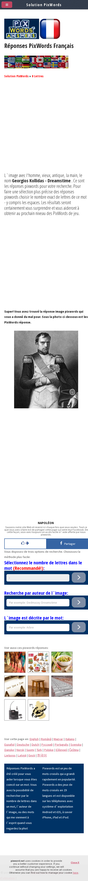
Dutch (35, 744)
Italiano (70, 739)
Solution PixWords (16, 76)
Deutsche (23, 744)
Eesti (31, 755)
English (34, 739)
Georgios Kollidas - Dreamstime (41, 180)
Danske (9, 750)
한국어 (42, 755)
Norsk (20, 750)
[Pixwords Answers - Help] (21, 38)
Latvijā (22, 755)
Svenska (75, 744)
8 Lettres (37, 76)
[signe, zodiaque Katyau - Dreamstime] (38, 719)
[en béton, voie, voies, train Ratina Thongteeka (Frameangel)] (62, 696)
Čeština (74, 750)
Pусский (47, 744)
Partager (69, 544)
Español (9, 744)
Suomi (30, 750)
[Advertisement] (44, 129)
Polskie (49, 750)
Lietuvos (10, 755)
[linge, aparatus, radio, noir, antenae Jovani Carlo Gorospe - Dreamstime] (15, 719)
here (75, 872)
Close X (75, 862)
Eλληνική (61, 750)
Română (46, 739)
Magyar (58, 739)
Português (61, 744)
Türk (39, 750)
